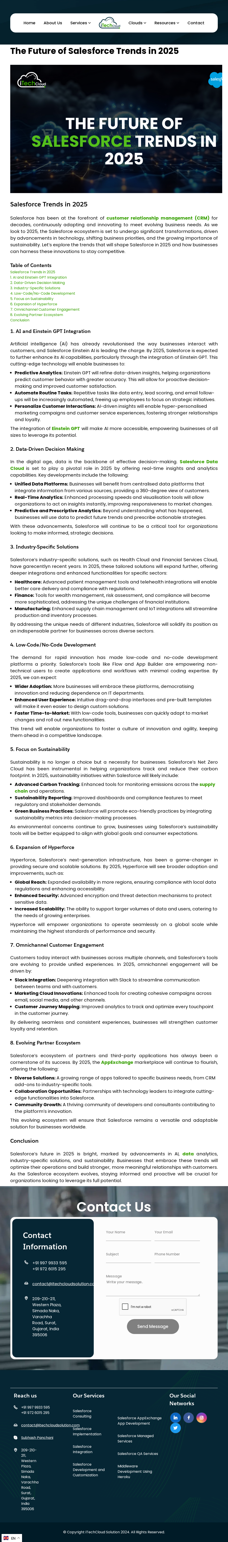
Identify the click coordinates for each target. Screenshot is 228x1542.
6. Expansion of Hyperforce (33, 304)
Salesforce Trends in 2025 (32, 272)
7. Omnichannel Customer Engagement (45, 309)
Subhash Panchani (37, 1437)
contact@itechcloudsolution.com (65, 1284)
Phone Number (167, 1254)
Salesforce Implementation (87, 1431)
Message (114, 1276)
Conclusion (19, 320)
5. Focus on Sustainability (31, 298)
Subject (112, 1254)
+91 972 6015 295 (49, 1269)
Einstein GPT (65, 428)
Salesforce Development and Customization (89, 1470)
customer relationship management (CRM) (157, 218)
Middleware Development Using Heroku (135, 1471)
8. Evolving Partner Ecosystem (36, 314)
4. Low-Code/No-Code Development (42, 293)
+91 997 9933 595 (49, 1263)
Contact (195, 23)
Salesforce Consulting (82, 1413)
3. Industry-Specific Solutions (35, 288)
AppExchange (117, 1062)
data (188, 1154)
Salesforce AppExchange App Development (140, 1421)
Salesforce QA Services (138, 1453)
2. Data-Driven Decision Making (37, 282)
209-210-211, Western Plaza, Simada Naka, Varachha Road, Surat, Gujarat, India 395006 (46, 1317)
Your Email (164, 1232)
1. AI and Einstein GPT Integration (38, 277)
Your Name (115, 1232)
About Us (53, 23)
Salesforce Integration (82, 1449)
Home (29, 23)
